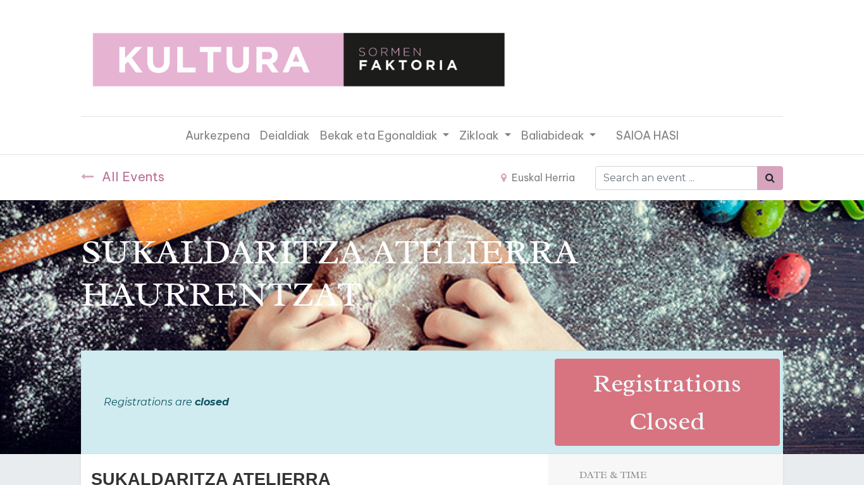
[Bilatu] (770, 178)
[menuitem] (217, 135)
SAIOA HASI (647, 135)
